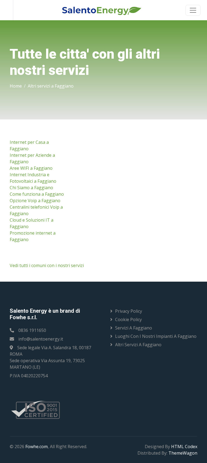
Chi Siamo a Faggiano (31, 188)
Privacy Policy (128, 311)
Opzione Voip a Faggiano (35, 201)
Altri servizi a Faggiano (51, 86)
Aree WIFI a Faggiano (31, 168)
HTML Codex (184, 446)
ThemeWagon (182, 453)
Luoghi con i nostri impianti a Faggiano (155, 336)
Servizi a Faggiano (133, 328)
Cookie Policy (128, 319)
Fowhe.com (36, 446)
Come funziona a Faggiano (37, 194)
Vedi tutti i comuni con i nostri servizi (47, 265)
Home (16, 86)
